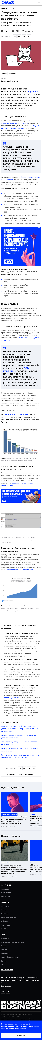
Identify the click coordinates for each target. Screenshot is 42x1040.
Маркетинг (12, 73)
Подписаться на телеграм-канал (20, 774)
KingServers (32, 92)
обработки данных (31, 1026)
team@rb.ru (6, 986)
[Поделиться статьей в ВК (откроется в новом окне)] (19, 36)
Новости (5, 906)
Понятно (21, 1035)
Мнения (4, 8)
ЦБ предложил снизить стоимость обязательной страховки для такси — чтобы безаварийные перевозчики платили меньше (14, 869)
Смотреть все (7, 970)
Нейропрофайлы (8, 917)
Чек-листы (5, 925)
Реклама (5, 938)
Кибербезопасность (10, 957)
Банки (3, 946)
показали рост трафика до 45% (20, 569)
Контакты (5, 896)
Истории (4, 910)
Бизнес (11, 8)
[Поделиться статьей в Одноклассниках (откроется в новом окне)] (24, 36)
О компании (6, 893)
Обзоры (4, 921)
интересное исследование (16, 414)
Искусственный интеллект (12, 942)
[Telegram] (3, 992)
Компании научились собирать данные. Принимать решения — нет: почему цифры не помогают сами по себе (14, 820)
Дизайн (4, 961)
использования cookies (11, 1026)
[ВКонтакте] (8, 992)
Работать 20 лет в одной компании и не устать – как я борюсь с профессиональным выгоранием (19, 729)
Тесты (4, 929)
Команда (5, 889)
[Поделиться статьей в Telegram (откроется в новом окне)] (15, 36)
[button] (39, 2)
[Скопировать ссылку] (29, 36)
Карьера (4, 953)
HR (2, 965)
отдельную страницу (13, 698)
